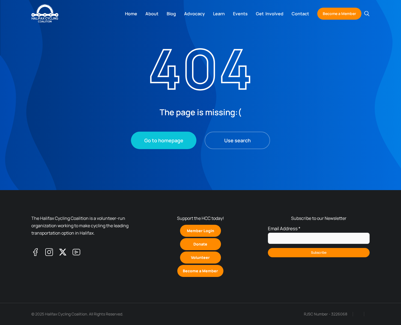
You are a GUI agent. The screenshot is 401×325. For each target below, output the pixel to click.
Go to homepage (163, 140)
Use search (237, 140)
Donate (200, 244)
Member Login (200, 230)
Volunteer (200, 257)
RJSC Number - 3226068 (325, 314)
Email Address (284, 228)
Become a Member (339, 13)
